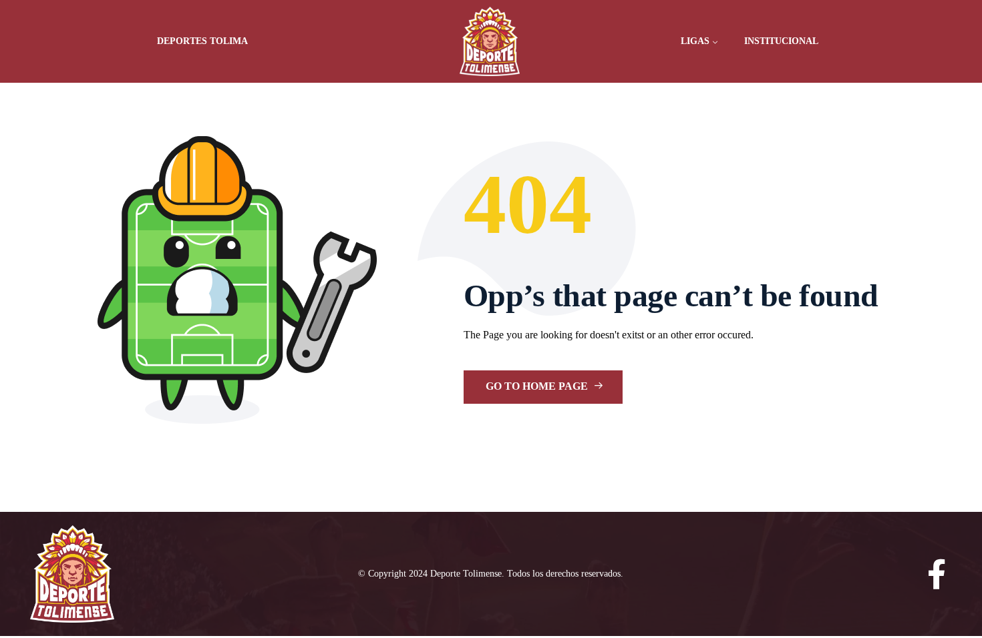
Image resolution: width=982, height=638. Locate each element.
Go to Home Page (538, 386)
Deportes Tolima (202, 41)
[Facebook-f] (937, 574)
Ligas (695, 41)
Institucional (781, 41)
